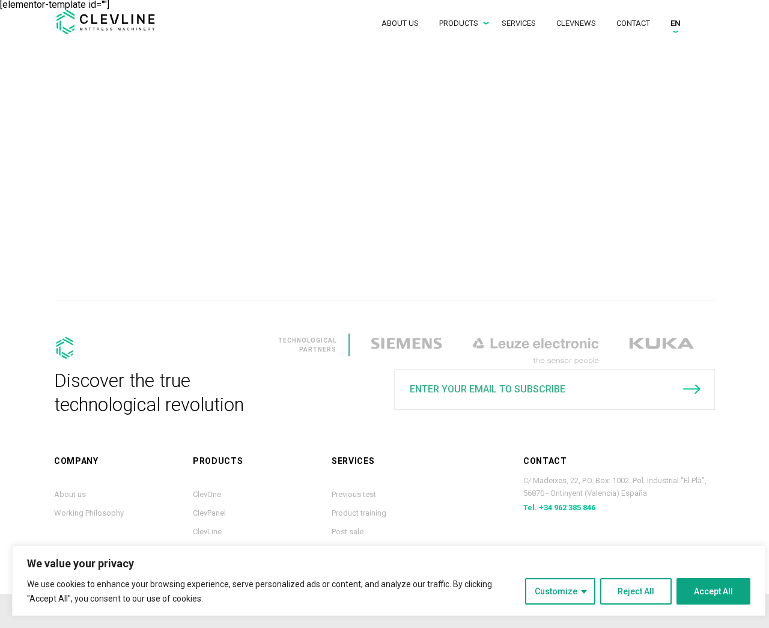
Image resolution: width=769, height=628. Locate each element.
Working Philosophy (89, 512)
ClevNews (576, 23)
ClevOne (207, 494)
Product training (359, 512)
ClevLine (207, 531)
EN (675, 23)
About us (400, 23)
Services (519, 23)
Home (111, 21)
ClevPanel (209, 512)
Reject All (636, 591)
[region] (388, 581)
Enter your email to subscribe (487, 389)
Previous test (354, 494)
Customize (556, 591)
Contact (633, 23)
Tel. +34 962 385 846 (559, 507)
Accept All (713, 591)
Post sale (347, 531)
